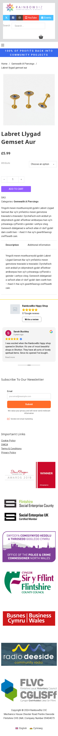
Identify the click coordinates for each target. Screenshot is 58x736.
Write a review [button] (32, 319)
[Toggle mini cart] (41, 37)
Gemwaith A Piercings (22, 63)
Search (6, 25)
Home (4, 63)
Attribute (5, 163)
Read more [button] (10, 357)
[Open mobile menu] (2, 45)
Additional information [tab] (39, 245)
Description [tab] (12, 245)
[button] (53, 76)
